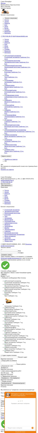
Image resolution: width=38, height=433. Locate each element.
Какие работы (21, 364)
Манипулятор (8, 219)
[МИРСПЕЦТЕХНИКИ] (5, 13)
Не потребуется (14, 378)
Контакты (7, 33)
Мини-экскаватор (10, 236)
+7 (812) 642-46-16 (6, 36)
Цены (6, 26)
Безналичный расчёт (19, 383)
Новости (7, 23)
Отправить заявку (6, 254)
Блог (5, 25)
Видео (6, 28)
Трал (5, 216)
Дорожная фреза (9, 229)
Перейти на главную (7, 169)
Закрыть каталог (6, 156)
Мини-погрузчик (9, 239)
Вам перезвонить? (6, 185)
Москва (3, 3)
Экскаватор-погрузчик (11, 211)
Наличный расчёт (6, 383)
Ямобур (6, 228)
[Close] (1, 249)
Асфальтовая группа (10, 223)
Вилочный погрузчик (11, 233)
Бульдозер (7, 214)
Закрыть (3, 274)
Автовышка (8, 218)
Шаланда (7, 224)
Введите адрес (22, 357)
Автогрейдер (8, 226)
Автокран (7, 238)
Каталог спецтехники (11, 18)
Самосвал (7, 231)
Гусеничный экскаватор (12, 210)
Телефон (21, 253)
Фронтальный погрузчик (12, 213)
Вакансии (7, 31)
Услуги (6, 20)
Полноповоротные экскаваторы (14, 234)
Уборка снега (8, 241)
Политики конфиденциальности (11, 258)
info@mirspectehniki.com (20, 36)
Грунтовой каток (9, 221)
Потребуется (5, 378)
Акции (6, 21)
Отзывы (7, 30)
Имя (19, 251)
